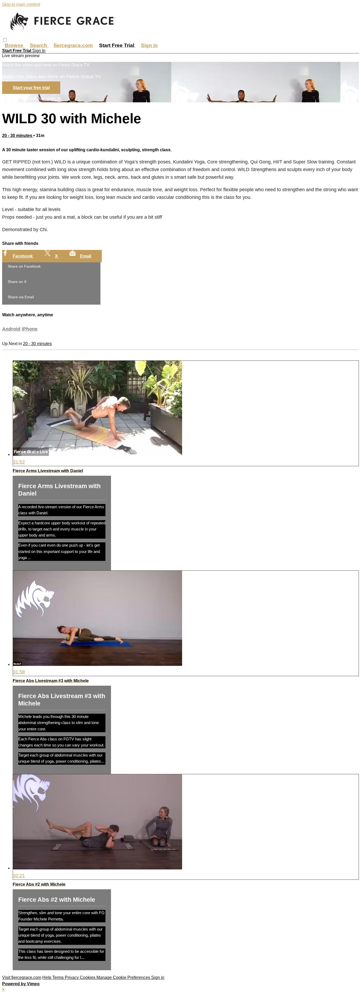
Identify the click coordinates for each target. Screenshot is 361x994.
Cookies (88, 977)
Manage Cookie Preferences (123, 977)
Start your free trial (31, 87)
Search (39, 45)
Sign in (149, 45)
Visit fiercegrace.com (21, 977)
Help (47, 977)
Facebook (23, 256)
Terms (58, 977)
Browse (15, 45)
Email (85, 256)
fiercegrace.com (73, 45)
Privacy (72, 977)
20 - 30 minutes (17, 135)
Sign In (38, 50)
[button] (5, 40)
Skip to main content (21, 4)
